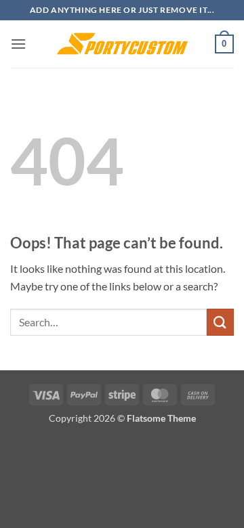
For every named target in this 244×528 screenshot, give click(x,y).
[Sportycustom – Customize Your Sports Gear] (122, 44)
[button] (18, 43)
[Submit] (220, 322)
